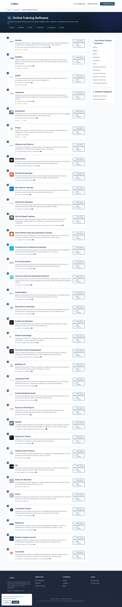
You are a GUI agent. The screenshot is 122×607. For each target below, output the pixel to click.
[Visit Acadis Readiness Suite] (11, 396)
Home (9, 10)
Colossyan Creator (23, 509)
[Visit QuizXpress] (11, 115)
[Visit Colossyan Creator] (11, 511)
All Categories (39, 580)
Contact (65, 583)
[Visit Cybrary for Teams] (11, 439)
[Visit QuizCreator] (11, 162)
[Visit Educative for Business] (11, 310)
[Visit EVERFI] (11, 80)
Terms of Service (77, 601)
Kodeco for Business (24, 321)
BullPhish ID (20, 364)
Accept (15, 602)
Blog (64, 586)
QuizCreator (20, 159)
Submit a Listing (40, 586)
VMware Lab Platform (24, 144)
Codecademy (20, 292)
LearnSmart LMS (22, 379)
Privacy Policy (95, 580)
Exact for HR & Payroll (24, 408)
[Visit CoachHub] (11, 555)
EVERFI (29, 27)
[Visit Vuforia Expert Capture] (11, 220)
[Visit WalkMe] (11, 62)
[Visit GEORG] (11, 425)
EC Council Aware (22, 262)
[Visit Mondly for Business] (11, 176)
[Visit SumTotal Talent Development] (11, 353)
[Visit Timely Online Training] (11, 454)
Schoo (18, 494)
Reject (7, 602)
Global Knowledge (23, 336)
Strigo (61, 27)
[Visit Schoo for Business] (11, 483)
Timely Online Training (24, 451)
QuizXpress (51, 27)
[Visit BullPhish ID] (11, 367)
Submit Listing (108, 4)
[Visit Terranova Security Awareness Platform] (11, 280)
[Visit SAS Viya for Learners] (11, 191)
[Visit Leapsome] (11, 97)
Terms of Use (95, 583)
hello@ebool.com (18, 591)
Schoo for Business (23, 480)
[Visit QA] (11, 468)
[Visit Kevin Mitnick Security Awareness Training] (11, 236)
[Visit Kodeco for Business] (11, 324)
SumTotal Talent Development (28, 350)
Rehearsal (19, 523)
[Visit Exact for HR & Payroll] (11, 411)
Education (16, 10)
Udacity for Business (24, 202)
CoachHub (19, 552)
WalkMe (21, 27)
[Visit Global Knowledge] (11, 338)
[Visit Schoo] (11, 497)
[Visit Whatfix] (11, 44)
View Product (78, 45)
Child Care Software (99, 99)
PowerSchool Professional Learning (30, 247)
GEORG (18, 422)
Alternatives (79, 41)
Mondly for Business (24, 173)
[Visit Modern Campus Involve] (11, 540)
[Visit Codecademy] (11, 295)
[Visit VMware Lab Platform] (11, 147)
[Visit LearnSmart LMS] (11, 382)
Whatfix (11, 27)
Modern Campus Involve (25, 537)
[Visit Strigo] (11, 132)
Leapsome (40, 27)
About (65, 580)
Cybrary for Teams (23, 437)
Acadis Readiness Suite (25, 393)
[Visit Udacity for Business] (11, 205)
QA (16, 465)
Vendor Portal (92, 4)
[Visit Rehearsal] (11, 526)
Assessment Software (100, 96)
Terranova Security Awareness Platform (32, 276)
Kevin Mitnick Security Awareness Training (33, 233)
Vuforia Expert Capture (25, 216)
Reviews (38, 583)
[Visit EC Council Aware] (11, 265)
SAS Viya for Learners (24, 188)
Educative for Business (25, 307)
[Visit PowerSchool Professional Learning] (11, 250)
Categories (80, 4)
